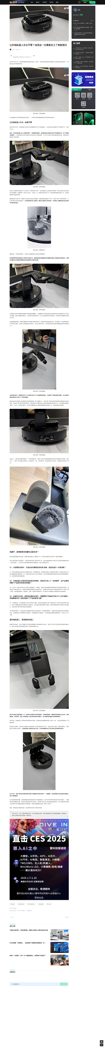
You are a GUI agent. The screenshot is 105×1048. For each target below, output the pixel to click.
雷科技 (14, 908)
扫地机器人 (32, 904)
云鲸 (49, 904)
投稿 (85, 2)
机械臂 (41, 904)
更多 (92, 20)
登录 (12, 984)
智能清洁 (22, 904)
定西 (13, 49)
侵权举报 (29, 910)
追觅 (13, 904)
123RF (19, 910)
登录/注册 (92, 2)
